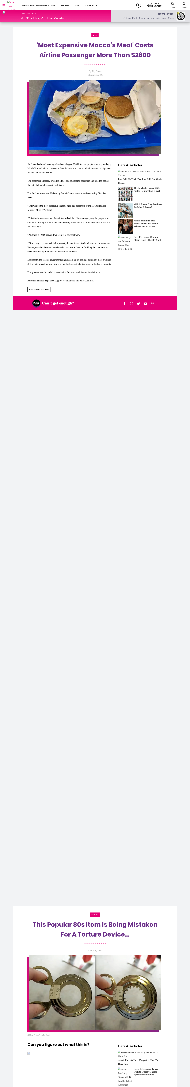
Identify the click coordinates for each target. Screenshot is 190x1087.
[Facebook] (124, 303)
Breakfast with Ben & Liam (38, 5)
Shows (65, 5)
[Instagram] (131, 303)
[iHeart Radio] (152, 303)
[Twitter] (138, 303)
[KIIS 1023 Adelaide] (12, 5)
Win (77, 5)
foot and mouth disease (39, 289)
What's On (90, 5)
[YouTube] (145, 303)
